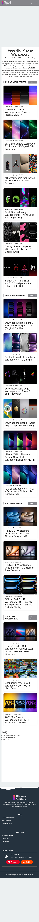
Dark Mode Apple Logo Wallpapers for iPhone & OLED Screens (17, 391)
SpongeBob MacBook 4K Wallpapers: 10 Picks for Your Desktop (18, 686)
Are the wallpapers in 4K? (11, 737)
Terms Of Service (7, 835)
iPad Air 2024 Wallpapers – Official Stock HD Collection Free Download (19, 568)
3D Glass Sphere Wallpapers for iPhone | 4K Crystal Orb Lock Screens (20, 146)
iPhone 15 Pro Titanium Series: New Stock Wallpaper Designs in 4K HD (20, 457)
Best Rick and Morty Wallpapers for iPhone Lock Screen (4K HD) (19, 215)
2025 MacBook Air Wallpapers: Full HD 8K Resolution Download (17, 720)
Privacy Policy (6, 820)
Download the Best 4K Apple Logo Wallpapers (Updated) (20, 424)
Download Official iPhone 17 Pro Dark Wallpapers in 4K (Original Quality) (20, 325)
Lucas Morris (8, 106)
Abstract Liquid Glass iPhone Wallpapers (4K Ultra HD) (20, 358)
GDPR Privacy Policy (8, 817)
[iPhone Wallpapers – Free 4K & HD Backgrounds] (6, 3)
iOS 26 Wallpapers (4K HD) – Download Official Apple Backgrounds (19, 491)
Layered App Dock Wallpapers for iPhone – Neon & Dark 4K (17, 112)
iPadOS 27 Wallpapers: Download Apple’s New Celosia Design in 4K (17, 533)
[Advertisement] (19, 26)
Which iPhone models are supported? (15, 740)
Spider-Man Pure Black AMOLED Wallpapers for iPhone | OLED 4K (18, 283)
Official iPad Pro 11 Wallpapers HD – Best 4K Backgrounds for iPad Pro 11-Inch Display (18, 603)
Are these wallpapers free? (11, 735)
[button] (31, 3)
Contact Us (5, 841)
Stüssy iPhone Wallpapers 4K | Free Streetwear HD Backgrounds (19, 249)
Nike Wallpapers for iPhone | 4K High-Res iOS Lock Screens (20, 181)
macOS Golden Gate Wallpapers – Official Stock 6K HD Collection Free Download (19, 650)
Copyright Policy (7, 823)
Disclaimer (5, 838)
